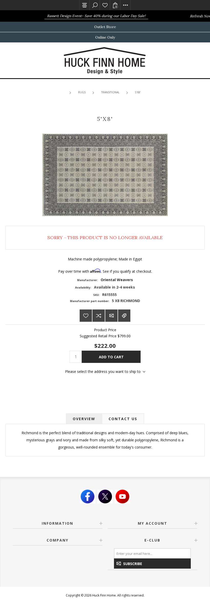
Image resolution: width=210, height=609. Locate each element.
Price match (124, 315)
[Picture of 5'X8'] (105, 174)
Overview (84, 418)
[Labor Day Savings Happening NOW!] (37, 16)
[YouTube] (122, 496)
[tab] (84, 418)
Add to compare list (98, 315)
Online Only (105, 37)
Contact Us (123, 418)
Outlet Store (105, 27)
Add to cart (111, 356)
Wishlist (105, 5)
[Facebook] (87, 496)
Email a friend (111, 315)
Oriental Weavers (117, 279)
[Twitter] (105, 496)
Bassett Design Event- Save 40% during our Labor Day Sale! (92, 16)
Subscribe (132, 563)
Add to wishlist (86, 315)
